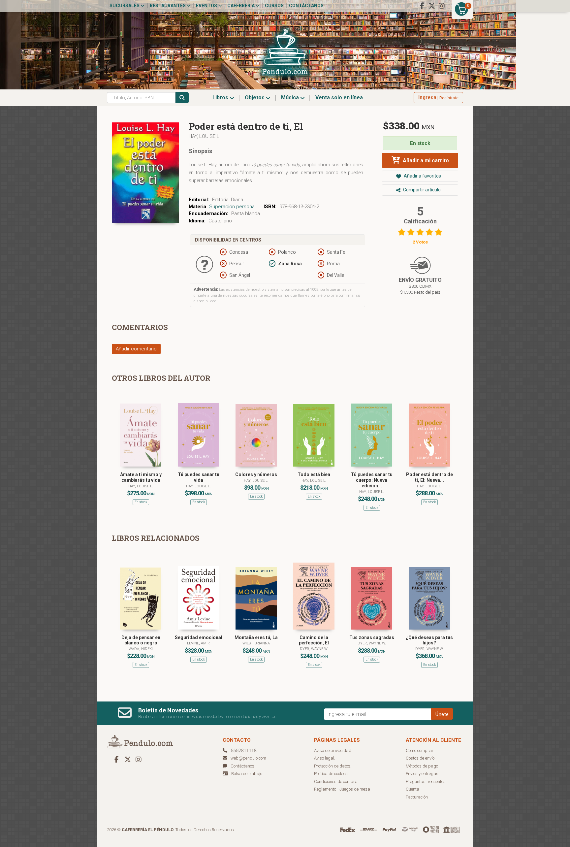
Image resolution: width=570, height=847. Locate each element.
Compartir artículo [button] (421, 189)
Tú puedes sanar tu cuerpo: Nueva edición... (372, 480)
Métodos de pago (422, 766)
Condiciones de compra (336, 781)
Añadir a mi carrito (425, 160)
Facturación (417, 797)
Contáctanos (306, 5)
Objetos (255, 97)
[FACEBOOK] (422, 6)
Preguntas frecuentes (426, 781)
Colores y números (256, 474)
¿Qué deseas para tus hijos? (429, 640)
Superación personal (232, 207)
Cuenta (412, 789)
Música (290, 97)
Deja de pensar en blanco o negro (140, 640)
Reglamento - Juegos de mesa (342, 789)
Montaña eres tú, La (256, 637)
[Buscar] (182, 97)
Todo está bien (314, 474)
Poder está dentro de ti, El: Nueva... (429, 477)
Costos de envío (420, 758)
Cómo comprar (419, 750)
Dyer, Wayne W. (314, 649)
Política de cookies (331, 773)
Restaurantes (168, 5)
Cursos (274, 5)
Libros (221, 97)
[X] (432, 6)
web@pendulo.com (248, 758)
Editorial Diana (227, 200)
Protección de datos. (332, 766)
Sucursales (125, 5)
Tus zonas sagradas (371, 637)
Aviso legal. (324, 758)
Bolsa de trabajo (246, 773)
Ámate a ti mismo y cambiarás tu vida (141, 477)
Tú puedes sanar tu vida (198, 477)
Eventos (207, 5)
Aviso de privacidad (332, 750)
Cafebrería (241, 5)
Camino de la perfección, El (314, 640)
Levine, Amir (198, 643)
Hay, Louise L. (205, 136)
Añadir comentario (136, 349)
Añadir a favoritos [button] (422, 176)
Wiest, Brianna (256, 643)
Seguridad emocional (198, 637)
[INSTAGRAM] (442, 6)
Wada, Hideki (141, 649)
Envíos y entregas (422, 773)
